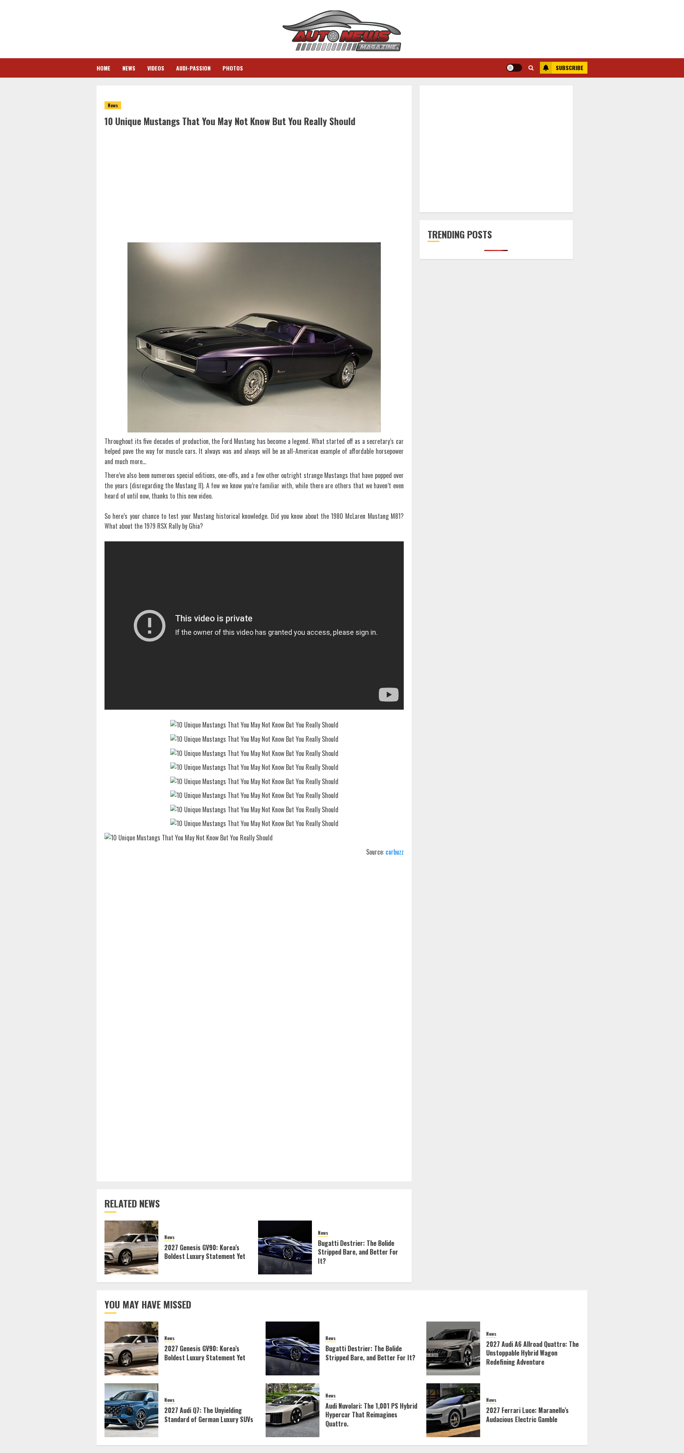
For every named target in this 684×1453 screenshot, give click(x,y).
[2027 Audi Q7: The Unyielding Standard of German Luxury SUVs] (131, 1410)
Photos (232, 68)
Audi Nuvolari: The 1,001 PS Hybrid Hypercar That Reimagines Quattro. (371, 1414)
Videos (155, 68)
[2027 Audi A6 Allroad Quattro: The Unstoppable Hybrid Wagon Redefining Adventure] (453, 1348)
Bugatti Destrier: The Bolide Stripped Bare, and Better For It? (358, 1252)
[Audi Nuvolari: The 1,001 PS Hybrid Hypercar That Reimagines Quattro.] (292, 1410)
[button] (531, 67)
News (128, 68)
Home (103, 68)
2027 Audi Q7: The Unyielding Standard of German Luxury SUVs (208, 1414)
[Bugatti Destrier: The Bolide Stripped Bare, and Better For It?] (285, 1247)
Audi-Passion (193, 68)
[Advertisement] (254, 186)
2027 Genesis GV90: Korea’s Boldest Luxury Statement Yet (204, 1252)
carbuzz (395, 852)
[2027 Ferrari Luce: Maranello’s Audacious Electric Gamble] (453, 1410)
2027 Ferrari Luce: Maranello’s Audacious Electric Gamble (527, 1414)
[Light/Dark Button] (514, 68)
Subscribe (569, 67)
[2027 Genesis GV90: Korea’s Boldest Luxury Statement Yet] (131, 1247)
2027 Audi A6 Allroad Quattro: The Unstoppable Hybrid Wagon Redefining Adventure (532, 1353)
